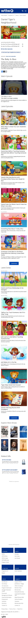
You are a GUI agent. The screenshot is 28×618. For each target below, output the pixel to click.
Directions (4, 603)
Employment (5, 599)
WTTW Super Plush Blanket (10, 470)
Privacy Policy (5, 609)
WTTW (3, 554)
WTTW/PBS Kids (5, 560)
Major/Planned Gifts (19, 597)
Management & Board (7, 595)
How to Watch (23, 15)
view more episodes (11, 56)
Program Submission (6, 587)
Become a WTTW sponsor (14, 544)
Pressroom (4, 593)
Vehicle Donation (19, 599)
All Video (17, 554)
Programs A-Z (5, 571)
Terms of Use (12, 609)
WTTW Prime (4, 556)
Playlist (3, 573)
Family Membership (19, 592)
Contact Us (4, 605)
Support (17, 579)
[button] (22, 44)
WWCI (6, 614)
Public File (19, 609)
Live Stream (17, 558)
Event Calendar (18, 571)
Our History (4, 583)
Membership (18, 590)
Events (17, 568)
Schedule (4, 551)
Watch (17, 551)
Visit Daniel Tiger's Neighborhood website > (11, 52)
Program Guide (5, 562)
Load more (14, 263)
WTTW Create (5, 558)
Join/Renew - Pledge (19, 583)
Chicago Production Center (6, 590)
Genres (17, 15)
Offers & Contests (19, 585)
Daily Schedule (4, 15)
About (4, 579)
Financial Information (6, 597)
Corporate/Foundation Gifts (20, 594)
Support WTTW (18, 581)
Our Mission (4, 581)
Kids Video (17, 556)
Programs (5, 568)
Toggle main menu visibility (26, 11)
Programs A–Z (11, 15)
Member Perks (18, 587)
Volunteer (4, 601)
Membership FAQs (19, 603)
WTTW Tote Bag (6, 459)
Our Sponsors (5, 585)
